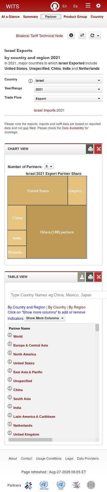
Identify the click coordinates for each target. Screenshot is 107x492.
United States (23, 363)
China (18, 390)
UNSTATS (61, 485)
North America (24, 354)
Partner (50, 16)
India (17, 407)
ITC (29, 485)
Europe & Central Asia (30, 345)
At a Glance (10, 16)
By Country (57, 306)
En (64, 5)
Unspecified (22, 381)
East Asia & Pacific (28, 372)
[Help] (71, 35)
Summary (30, 16)
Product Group (75, 16)
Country (97, 16)
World (18, 336)
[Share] (95, 35)
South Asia (22, 399)
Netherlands (22, 425)
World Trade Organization (77, 485)
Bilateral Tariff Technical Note (39, 35)
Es (75, 5)
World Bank (92, 485)
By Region (77, 306)
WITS (12, 6)
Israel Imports (45, 110)
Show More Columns (43, 318)
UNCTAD (45, 485)
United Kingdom (26, 434)
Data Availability (73, 128)
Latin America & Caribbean (34, 416)
